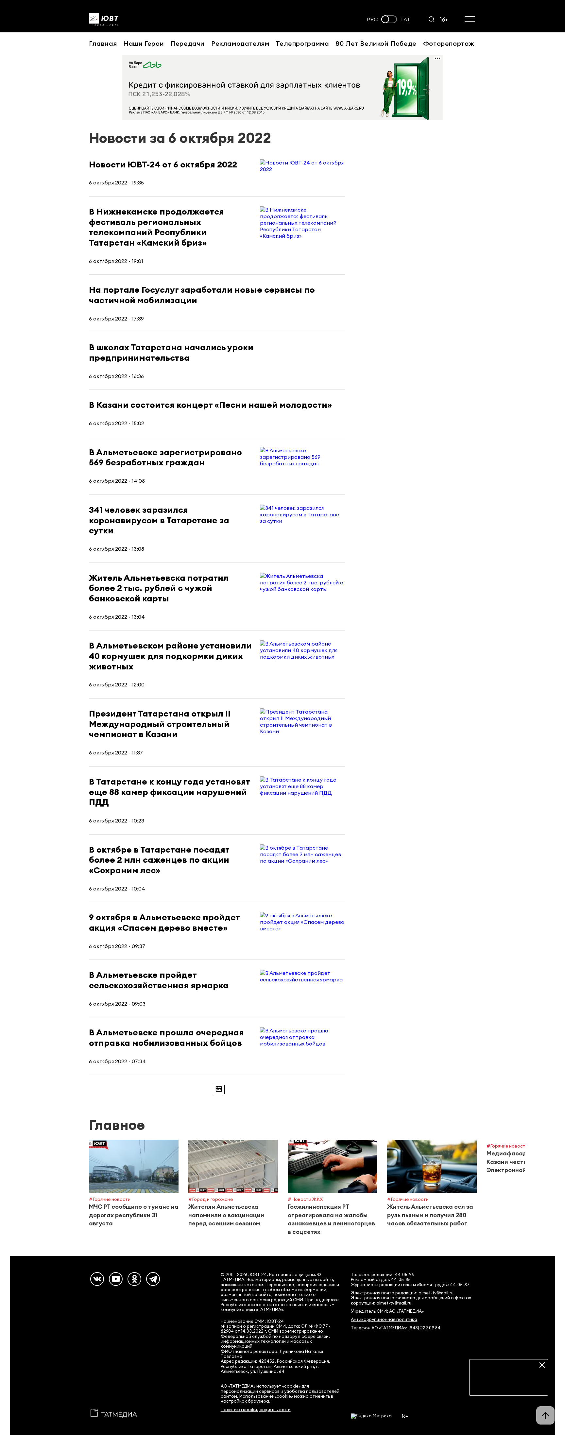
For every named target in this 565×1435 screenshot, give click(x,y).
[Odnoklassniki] (134, 1279)
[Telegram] (153, 1279)
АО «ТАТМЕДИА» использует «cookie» (260, 1386)
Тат (405, 19)
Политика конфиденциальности (256, 1409)
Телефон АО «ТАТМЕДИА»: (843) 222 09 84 (395, 1327)
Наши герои (143, 43)
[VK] (97, 1279)
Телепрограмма (302, 43)
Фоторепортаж (448, 43)
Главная (103, 43)
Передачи (187, 43)
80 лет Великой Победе (376, 43)
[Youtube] (116, 1279)
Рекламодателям (240, 43)
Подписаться (508, 1385)
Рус (372, 19)
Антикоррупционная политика (384, 1319)
